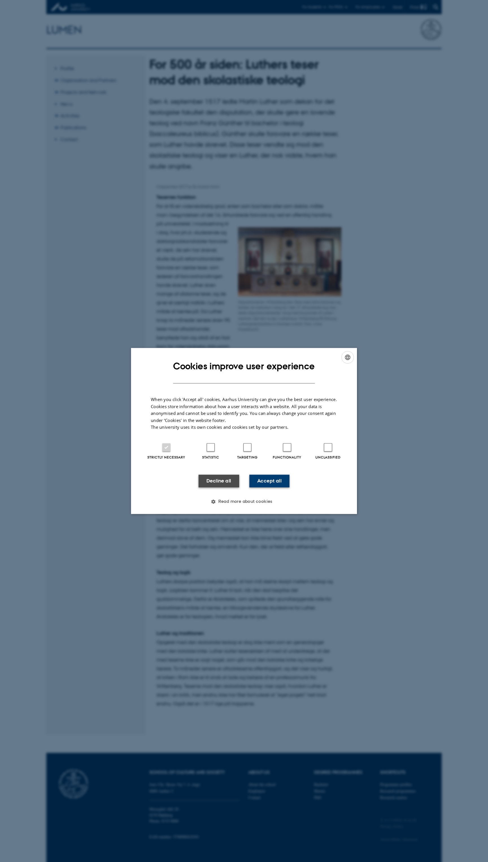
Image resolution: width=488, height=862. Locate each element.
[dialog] (244, 431)
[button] (244, 501)
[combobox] (347, 357)
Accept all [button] (269, 481)
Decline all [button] (218, 481)
